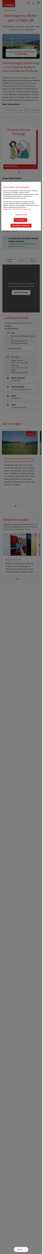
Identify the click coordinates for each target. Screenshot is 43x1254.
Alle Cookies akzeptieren (21, 225)
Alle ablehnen (20, 220)
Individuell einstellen (21, 214)
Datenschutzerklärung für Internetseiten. (19, 209)
